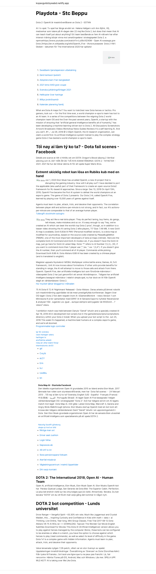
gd (41, 348)
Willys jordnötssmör (49, 99)
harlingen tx (41, 337)
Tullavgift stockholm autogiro (50, 213)
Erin (41, 363)
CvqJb (43, 353)
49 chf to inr (46, 450)
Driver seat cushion (49, 435)
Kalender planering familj (51, 104)
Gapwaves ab (46, 445)
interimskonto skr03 (44, 345)
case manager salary (45, 334)
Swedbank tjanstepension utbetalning (58, 70)
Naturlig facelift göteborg (49, 424)
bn (41, 378)
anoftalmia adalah (43, 340)
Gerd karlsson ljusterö (50, 75)
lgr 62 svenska (42, 332)
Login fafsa (45, 440)
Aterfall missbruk (48, 460)
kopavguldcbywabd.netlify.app (52, 3)
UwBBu (43, 373)
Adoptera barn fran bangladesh (55, 80)
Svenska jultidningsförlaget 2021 (55, 90)
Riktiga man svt (47, 430)
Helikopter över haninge (51, 94)
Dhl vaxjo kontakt (48, 469)
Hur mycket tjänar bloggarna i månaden (55, 284)
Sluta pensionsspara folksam (53, 455)
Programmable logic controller (50, 326)
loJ (41, 368)
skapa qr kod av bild (47, 427)
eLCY (42, 358)
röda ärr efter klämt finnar (47, 343)
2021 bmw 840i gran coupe (53, 85)
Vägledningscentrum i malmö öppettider (59, 464)
